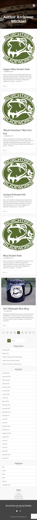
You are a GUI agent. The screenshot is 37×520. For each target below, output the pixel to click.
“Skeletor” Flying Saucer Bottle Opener (12, 357)
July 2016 (4, 440)
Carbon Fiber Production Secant (11, 360)
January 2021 (6, 383)
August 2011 (5, 458)
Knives (4, 470)
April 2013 (5, 447)
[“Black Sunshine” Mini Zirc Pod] (18, 109)
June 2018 (5, 398)
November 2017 (6, 412)
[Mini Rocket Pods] (18, 234)
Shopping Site (6, 350)
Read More (19, 81)
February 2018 (6, 405)
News (3, 477)
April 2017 (5, 422)
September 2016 (6, 433)
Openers (5, 86)
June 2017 (5, 419)
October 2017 (6, 415)
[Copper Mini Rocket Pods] (18, 48)
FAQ (3, 467)
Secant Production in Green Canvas (11, 364)
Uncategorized (6, 485)
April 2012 (5, 451)
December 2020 (6, 387)
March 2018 (5, 401)
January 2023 (6, 373)
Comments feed (18, 496)
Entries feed (18, 495)
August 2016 (5, 437)
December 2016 (6, 426)
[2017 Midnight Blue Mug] (18, 291)
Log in (18, 493)
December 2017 (6, 408)
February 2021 (6, 380)
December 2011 (6, 454)
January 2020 (6, 394)
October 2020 (6, 390)
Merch (5, 325)
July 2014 (4, 444)
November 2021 (6, 376)
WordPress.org (18, 498)
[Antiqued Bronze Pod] (18, 173)
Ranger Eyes (5, 353)
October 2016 (6, 429)
